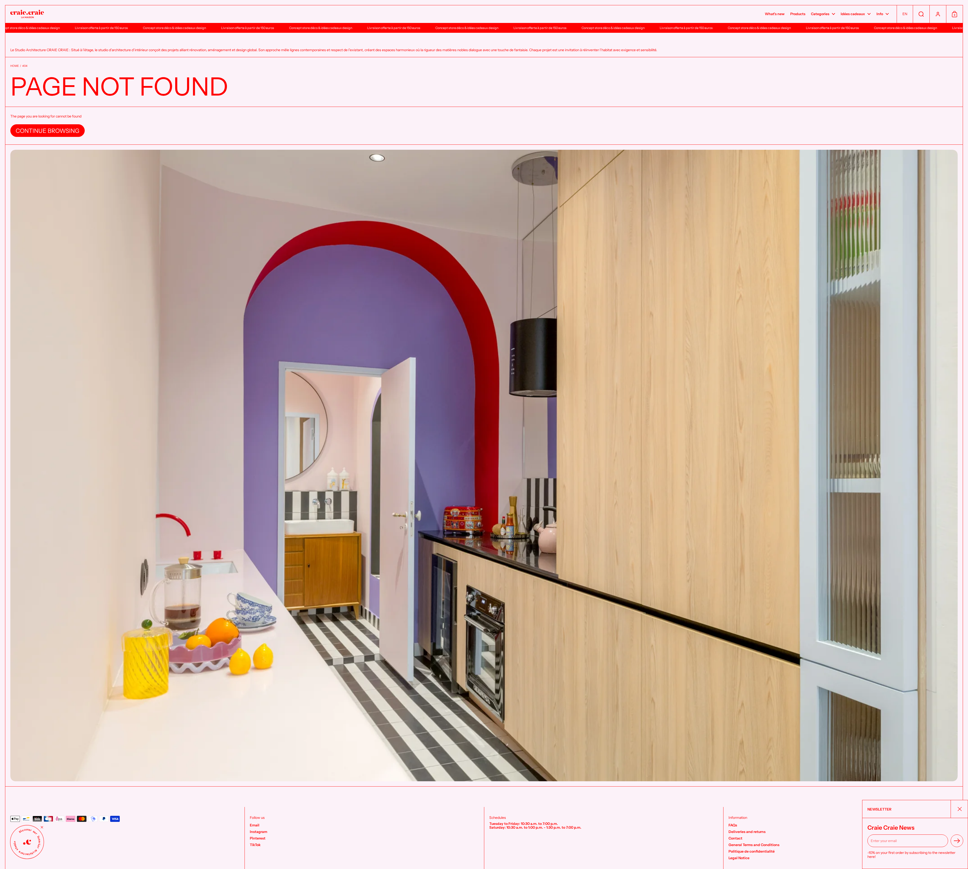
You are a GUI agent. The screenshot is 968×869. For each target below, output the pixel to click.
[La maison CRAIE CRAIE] (27, 14)
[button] (905, 14)
